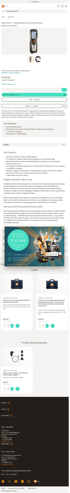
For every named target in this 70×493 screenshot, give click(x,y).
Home (3, 17)
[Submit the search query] (3, 11)
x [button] (62, 228)
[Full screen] (63, 51)
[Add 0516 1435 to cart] (17, 326)
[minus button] (4, 90)
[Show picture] (31, 59)
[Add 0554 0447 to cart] (17, 389)
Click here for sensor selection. (11, 73)
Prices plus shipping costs (8, 84)
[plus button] (64, 90)
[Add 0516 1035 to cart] (53, 326)
